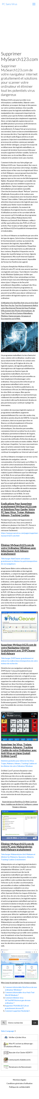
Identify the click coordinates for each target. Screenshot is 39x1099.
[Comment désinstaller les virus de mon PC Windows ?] (19, 337)
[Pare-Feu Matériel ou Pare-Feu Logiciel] (19, 626)
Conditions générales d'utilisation (19, 1083)
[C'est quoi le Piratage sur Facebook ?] (19, 726)
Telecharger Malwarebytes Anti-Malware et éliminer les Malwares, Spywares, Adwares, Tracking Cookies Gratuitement (18, 857)
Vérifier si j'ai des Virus (17, 1037)
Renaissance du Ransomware (20, 1067)
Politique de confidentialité (19, 1087)
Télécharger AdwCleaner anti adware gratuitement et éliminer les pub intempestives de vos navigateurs (19, 561)
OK (34, 1022)
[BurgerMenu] (34, 4)
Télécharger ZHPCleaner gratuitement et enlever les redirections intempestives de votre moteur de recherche (19, 661)
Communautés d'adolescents (19, 1060)
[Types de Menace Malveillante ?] (19, 964)
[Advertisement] (19, 29)
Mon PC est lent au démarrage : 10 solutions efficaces (18, 1045)
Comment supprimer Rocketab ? (17, 1011)
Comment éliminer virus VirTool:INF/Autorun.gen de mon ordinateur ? (17, 1000)
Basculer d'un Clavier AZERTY (20, 1052)
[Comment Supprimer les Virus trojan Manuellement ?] (19, 825)
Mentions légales (19, 1080)
